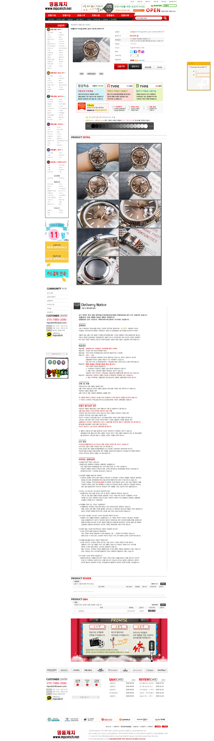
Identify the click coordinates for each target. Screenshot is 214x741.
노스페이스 (50, 195)
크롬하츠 (50, 61)
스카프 (61, 212)
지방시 (61, 52)
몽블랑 (49, 89)
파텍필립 (61, 113)
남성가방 (50, 178)
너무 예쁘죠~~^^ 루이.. (147, 689)
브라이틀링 (62, 104)
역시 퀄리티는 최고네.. (146, 683)
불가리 (61, 59)
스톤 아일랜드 (51, 197)
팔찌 (48, 212)
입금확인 (81, 611)
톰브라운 (61, 199)
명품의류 (125, 15)
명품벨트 (110, 15)
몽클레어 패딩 (51, 191)
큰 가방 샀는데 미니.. (146, 686)
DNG (60, 197)
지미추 (49, 138)
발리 (60, 37)
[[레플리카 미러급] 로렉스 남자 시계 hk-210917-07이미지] (91, 49)
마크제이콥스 (51, 46)
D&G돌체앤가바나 (62, 140)
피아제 (61, 115)
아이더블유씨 (63, 108)
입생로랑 (50, 52)
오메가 (49, 110)
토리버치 (61, 41)
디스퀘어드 (62, 188)
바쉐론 (61, 110)
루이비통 (50, 32)
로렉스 (61, 101)
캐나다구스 (62, 191)
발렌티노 (61, 57)
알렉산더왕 (50, 59)
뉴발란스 (50, 136)
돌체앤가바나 (51, 43)
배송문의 (113, 689)
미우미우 (61, 43)
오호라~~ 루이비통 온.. (147, 693)
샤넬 (60, 32)
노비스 (61, 193)
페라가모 (50, 48)
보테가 (59, 136)
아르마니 (50, 199)
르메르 (49, 68)
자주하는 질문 (60, 19)
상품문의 (113, 683)
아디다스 (50, 134)
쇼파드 (61, 106)
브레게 (49, 106)
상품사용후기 (80, 19)
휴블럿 (49, 117)
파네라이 (50, 119)
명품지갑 (66, 15)
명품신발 (96, 15)
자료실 (89, 19)
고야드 (61, 55)
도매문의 (105, 19)
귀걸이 (61, 210)
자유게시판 (96, 19)
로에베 (61, 61)
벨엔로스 (61, 117)
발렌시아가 (50, 39)
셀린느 (49, 57)
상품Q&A (70, 19)
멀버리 (61, 50)
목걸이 (49, 210)
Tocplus (190, 63)
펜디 (48, 41)
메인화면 (74, 25)
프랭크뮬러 (50, 115)
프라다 (49, 37)
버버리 (61, 39)
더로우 (61, 66)
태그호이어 (50, 108)
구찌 (48, 35)
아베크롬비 (62, 195)
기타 (60, 63)
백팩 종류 (50, 63)
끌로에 (49, 55)
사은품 (49, 66)
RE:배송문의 (114, 693)
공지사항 (51, 19)
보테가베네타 (63, 48)
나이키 (59, 134)
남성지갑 (61, 178)
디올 (48, 50)
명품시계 (81, 15)
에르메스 (61, 35)
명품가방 (52, 15)
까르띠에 (61, 46)
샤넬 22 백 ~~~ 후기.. (146, 696)
